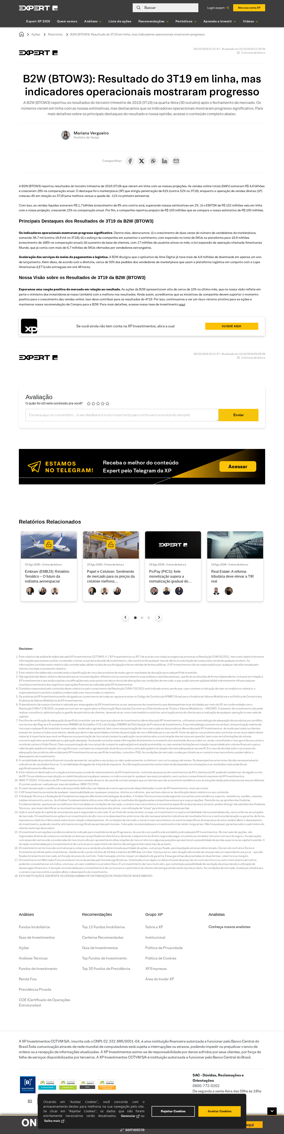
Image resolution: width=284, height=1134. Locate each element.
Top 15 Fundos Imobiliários (103, 927)
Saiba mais (52, 1121)
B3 (30, 1101)
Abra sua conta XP (249, 7)
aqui (182, 304)
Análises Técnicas (33, 958)
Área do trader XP (159, 979)
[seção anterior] (125, 617)
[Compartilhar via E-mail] (176, 161)
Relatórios (55, 34)
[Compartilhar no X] (141, 161)
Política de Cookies (160, 958)
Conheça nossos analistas (229, 926)
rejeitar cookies (173, 1111)
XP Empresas (156, 968)
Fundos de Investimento (38, 968)
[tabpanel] (49, 566)
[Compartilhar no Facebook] (130, 161)
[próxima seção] (159, 617)
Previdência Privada (35, 989)
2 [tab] (142, 618)
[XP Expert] (38, 8)
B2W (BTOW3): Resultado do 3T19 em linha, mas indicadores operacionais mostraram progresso (137, 34)
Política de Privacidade (164, 948)
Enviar (238, 415)
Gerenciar (128, 1116)
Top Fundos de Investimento (104, 958)
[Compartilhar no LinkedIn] (164, 161)
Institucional (155, 937)
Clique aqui (231, 326)
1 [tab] (135, 618)
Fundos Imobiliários (34, 927)
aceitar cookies (219, 1111)
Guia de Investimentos (37, 937)
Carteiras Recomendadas (103, 937)
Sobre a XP (154, 927)
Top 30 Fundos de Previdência (106, 968)
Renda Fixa (28, 979)
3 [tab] (148, 618)
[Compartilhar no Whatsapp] (153, 161)
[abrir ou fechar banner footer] (272, 1111)
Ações (35, 34)
